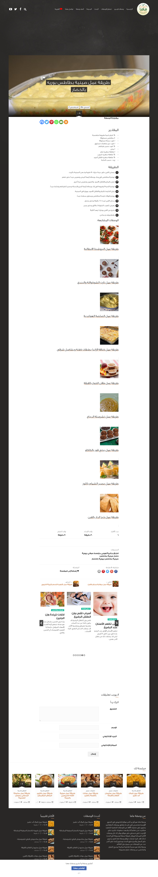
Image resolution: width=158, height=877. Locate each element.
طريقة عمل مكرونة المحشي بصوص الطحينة (22, 795)
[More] (66, 122)
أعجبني (85, 107)
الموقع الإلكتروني (109, 745)
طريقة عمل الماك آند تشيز (37, 822)
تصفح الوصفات (106, 9)
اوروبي (104, 553)
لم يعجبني (73, 107)
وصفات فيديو (119, 9)
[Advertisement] (79, 36)
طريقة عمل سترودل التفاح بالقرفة (34, 848)
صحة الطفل (54, 607)
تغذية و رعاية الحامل (84, 610)
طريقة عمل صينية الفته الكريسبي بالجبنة (67, 795)
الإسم (114, 728)
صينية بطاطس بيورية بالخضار (105, 559)
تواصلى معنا (79, 868)
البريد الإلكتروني (110, 736)
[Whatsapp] (56, 122)
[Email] (61, 122)
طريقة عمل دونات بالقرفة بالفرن (35, 856)
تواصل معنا (69, 9)
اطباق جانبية (112, 553)
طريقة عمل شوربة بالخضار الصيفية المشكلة (30, 831)
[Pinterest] (51, 122)
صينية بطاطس (106, 556)
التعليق (113, 709)
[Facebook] (42, 122)
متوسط (97, 553)
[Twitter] (47, 122)
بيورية (84, 553)
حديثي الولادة (112, 608)
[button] (41, 623)
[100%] (136, 786)
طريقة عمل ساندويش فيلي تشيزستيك (32, 839)
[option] (105, 613)
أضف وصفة (80, 9)
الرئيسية (130, 9)
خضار (116, 556)
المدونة (89, 9)
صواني (90, 553)
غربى (110, 791)
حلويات (115, 791)
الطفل (61, 607)
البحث (96, 9)
